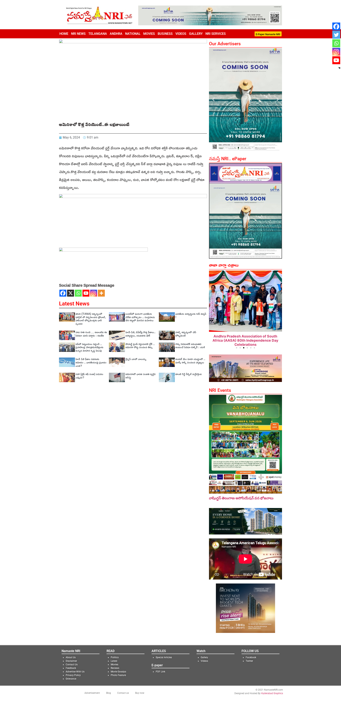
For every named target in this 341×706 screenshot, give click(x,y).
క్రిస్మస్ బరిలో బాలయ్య (136, 359)
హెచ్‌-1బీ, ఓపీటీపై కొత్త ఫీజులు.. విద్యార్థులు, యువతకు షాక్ (141, 333)
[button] (213, 99)
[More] (101, 293)
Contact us (123, 692)
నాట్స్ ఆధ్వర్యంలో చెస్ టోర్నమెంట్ (185, 333)
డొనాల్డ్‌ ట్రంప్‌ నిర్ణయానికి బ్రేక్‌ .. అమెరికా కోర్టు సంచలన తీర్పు (140, 345)
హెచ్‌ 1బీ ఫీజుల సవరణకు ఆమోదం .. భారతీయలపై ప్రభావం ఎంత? (91, 362)
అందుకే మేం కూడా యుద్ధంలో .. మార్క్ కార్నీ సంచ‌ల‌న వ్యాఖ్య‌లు (190, 360)
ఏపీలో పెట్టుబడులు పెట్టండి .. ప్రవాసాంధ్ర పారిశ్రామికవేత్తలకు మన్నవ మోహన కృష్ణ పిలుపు (89, 347)
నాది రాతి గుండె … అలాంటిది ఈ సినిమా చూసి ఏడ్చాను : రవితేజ (91, 333)
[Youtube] (85, 293)
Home (63, 34)
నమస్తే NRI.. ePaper (227, 158)
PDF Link (160, 671)
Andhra (116, 34)
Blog (108, 692)
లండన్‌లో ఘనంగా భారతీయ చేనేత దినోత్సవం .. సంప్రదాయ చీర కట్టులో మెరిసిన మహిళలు (140, 317)
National (133, 34)
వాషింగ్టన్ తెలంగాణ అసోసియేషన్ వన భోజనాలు (241, 498)
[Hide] (339, 68)
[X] (70, 293)
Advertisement (92, 692)
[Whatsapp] (78, 293)
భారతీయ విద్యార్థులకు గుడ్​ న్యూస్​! (190, 315)
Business (165, 34)
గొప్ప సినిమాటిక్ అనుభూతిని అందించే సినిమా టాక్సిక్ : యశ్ (190, 345)
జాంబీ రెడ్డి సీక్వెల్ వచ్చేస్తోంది (188, 374)
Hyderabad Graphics (272, 693)
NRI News (78, 34)
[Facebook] (62, 293)
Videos (180, 34)
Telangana (97, 34)
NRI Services (215, 34)
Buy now (139, 692)
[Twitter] (336, 35)
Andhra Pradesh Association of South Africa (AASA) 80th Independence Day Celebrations (245, 340)
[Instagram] (93, 293)
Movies (149, 34)
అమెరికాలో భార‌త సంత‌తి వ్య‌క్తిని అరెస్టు (141, 375)
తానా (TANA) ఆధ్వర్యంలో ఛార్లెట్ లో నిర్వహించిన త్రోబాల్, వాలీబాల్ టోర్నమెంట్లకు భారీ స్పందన (91, 318)
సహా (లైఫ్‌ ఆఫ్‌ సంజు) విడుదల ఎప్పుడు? (89, 375)
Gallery (196, 34)
